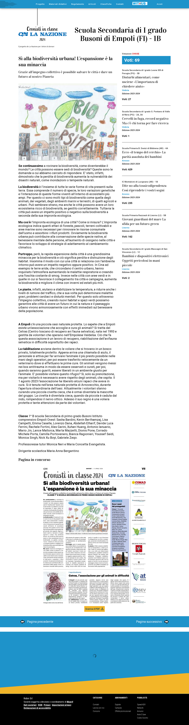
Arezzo (125, 160)
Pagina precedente (40, 621)
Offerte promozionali (123, 711)
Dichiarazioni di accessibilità (37, 708)
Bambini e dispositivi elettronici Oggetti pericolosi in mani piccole (145, 260)
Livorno (125, 227)
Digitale (118, 704)
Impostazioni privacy (61, 705)
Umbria (125, 90)
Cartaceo (118, 708)
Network (140, 708)
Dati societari (30, 705)
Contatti (96, 704)
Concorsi (96, 711)
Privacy (47, 705)
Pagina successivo (149, 621)
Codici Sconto (142, 718)
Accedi (159, 4)
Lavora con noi (98, 708)
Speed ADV (141, 704)
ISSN (40, 705)
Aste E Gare (141, 714)
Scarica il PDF (92, 609)
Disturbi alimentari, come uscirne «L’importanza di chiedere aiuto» (141, 81)
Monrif (70, 702)
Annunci (140, 711)
